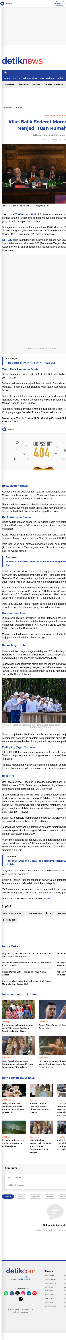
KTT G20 (7, 240)
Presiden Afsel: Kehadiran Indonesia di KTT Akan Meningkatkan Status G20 (26, 982)
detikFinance (50, 1283)
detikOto (49, 1302)
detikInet (49, 1287)
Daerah (36, 84)
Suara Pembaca (54, 84)
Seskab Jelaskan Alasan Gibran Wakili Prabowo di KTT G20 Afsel (27, 964)
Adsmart (9, 84)
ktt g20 (50, 913)
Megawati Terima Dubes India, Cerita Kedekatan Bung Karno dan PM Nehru (26, 954)
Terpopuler (23, 84)
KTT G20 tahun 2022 (24, 215)
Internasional (47, 78)
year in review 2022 (13, 913)
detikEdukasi (50, 1279)
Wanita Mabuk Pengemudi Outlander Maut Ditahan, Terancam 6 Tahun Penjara (41, 1146)
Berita (16, 78)
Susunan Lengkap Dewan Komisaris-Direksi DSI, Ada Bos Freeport (40, 1108)
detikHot (48, 1291)
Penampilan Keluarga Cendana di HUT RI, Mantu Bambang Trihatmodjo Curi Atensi (17, 1028)
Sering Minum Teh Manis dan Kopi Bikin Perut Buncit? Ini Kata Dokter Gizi (13, 1108)
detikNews (7, 107)
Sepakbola (49, 1298)
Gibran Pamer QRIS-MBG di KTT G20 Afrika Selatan (24, 973)
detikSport (49, 1294)
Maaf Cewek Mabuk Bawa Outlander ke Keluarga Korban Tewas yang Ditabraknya (17, 1064)
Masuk (60, 3)
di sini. (48, 899)
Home (7, 78)
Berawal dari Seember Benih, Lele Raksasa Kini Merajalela (13, 1143)
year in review (35, 913)
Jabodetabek (30, 78)
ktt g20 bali (9, 920)
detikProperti (50, 1306)
